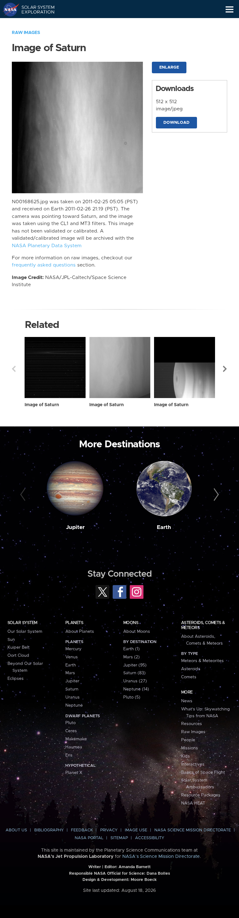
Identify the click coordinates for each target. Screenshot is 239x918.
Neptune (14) (136, 689)
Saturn (71, 689)
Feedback (82, 830)
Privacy (109, 830)
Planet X (73, 773)
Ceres (71, 731)
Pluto (70, 723)
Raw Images (26, 33)
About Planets (79, 631)
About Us (16, 830)
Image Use (136, 830)
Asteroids (190, 669)
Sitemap (119, 838)
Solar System (22, 623)
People (188, 740)
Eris (69, 755)
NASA (8, 9)
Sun (11, 639)
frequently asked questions (44, 265)
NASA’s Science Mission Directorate (161, 856)
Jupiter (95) (135, 665)
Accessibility (149, 838)
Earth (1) (131, 649)
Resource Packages (200, 795)
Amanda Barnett (135, 867)
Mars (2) (131, 657)
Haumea (73, 747)
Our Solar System (24, 631)
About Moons (136, 631)
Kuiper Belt (18, 647)
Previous (13, 369)
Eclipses (15, 678)
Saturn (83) (134, 673)
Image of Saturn (42, 405)
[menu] (230, 9)
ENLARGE (169, 67)
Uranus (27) (135, 681)
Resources (191, 724)
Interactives (192, 764)
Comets (188, 677)
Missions (189, 748)
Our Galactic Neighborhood (34, 24)
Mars (70, 673)
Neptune (74, 705)
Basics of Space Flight (203, 772)
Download (176, 123)
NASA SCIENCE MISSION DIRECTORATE (192, 830)
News (186, 701)
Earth (164, 527)
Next (225, 369)
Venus (71, 657)
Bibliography (49, 830)
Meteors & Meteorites (202, 661)
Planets (74, 623)
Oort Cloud (18, 655)
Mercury (73, 649)
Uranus (72, 697)
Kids (185, 756)
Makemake (76, 739)
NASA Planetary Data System (47, 245)
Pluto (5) (131, 697)
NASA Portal (89, 838)
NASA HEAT (193, 803)
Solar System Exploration (34, 9)
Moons (130, 623)
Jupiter (75, 527)
